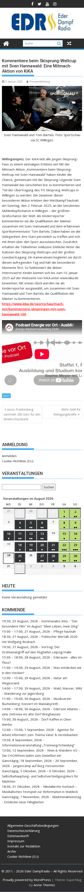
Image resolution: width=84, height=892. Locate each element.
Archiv (11, 851)
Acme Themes (44, 885)
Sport (6, 395)
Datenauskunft (18, 836)
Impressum (15, 841)
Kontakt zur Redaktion (23, 846)
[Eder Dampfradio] (6, 42)
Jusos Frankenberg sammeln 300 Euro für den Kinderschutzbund (21, 414)
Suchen (48, 487)
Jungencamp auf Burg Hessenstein (38, 766)
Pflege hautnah (64, 631)
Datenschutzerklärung (23, 830)
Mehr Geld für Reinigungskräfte (67, 411)
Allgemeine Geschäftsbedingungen (33, 825)
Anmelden (9, 456)
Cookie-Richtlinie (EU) (17, 461)
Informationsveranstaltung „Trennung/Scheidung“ (38, 745)
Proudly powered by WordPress (27, 880)
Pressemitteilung (40, 81)
